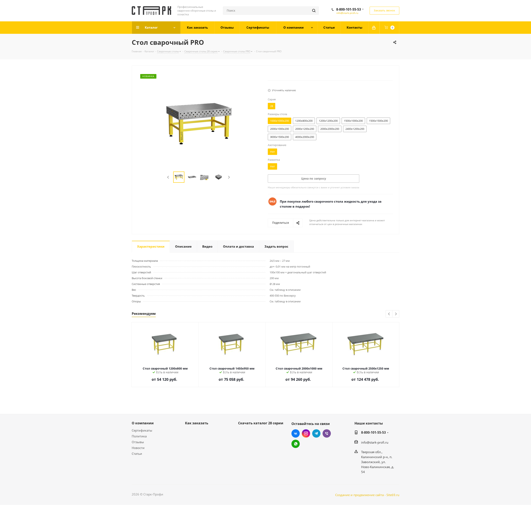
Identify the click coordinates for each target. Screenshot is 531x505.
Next (229, 177)
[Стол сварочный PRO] (198, 123)
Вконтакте (295, 433)
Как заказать (196, 423)
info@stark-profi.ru (347, 13)
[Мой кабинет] (374, 27)
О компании (143, 423)
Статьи (137, 453)
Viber (327, 433)
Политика (139, 436)
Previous (168, 177)
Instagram (306, 433)
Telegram (316, 433)
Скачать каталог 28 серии (260, 423)
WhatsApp (295, 444)
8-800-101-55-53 (348, 9)
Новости (138, 448)
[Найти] (314, 10)
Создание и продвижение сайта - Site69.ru (367, 495)
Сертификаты (142, 430)
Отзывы (138, 442)
